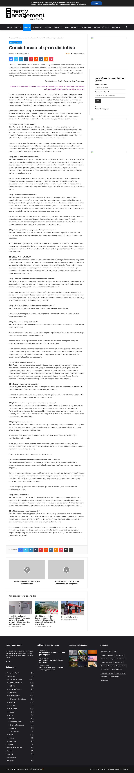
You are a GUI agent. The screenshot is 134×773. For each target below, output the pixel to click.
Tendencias (14, 731)
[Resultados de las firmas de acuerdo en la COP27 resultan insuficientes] (82, 658)
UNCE (12, 686)
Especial (11, 712)
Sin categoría (11, 757)
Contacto (116, 27)
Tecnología (86, 27)
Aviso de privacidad (121, 769)
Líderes (27, 27)
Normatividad (105, 669)
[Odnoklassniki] (46, 59)
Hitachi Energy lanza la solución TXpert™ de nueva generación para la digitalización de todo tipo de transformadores (19, 620)
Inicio (9, 27)
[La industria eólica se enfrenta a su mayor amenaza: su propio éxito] (92, 652)
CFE (115, 651)
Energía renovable (106, 662)
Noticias (18, 27)
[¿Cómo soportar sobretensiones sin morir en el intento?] (82, 664)
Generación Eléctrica (107, 666)
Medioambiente (120, 666)
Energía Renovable (17, 725)
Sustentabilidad (114, 676)
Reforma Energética (107, 673)
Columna (12, 702)
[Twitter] (16, 59)
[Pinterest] (31, 59)
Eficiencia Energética (18, 699)
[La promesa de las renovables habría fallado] (82, 652)
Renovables (58, 27)
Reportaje (10, 754)
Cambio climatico (72, 27)
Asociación (12, 692)
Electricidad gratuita (69, 617)
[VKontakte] (41, 59)
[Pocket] (51, 59)
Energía (112, 659)
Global (11, 715)
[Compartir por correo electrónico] (66, 550)
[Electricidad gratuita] (72, 608)
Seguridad (12, 741)
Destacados (13, 709)
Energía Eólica (121, 659)
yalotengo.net (37, 769)
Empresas (104, 659)
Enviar (98, 100)
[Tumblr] (26, 59)
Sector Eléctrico (120, 673)
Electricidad (119, 655)
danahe (11, 53)
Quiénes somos (101, 769)
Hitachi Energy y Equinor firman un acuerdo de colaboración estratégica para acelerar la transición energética (45, 620)
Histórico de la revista (22, 38)
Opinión (48, 27)
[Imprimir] (71, 550)
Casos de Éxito (15, 722)
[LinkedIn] (21, 59)
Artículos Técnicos (101, 27)
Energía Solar (118, 662)
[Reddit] (36, 59)
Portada (11, 738)
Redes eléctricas (117, 669)
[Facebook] (11, 59)
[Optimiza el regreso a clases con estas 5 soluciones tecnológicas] (92, 664)
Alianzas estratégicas (16, 683)
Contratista (12, 705)
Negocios (34, 38)
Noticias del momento (14, 747)
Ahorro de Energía (106, 651)
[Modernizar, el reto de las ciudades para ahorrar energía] (73, 664)
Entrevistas (37, 27)
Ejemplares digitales (13, 673)
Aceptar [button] (96, 3)
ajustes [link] (83, 4)
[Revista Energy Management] (25, 14)
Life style (10, 744)
